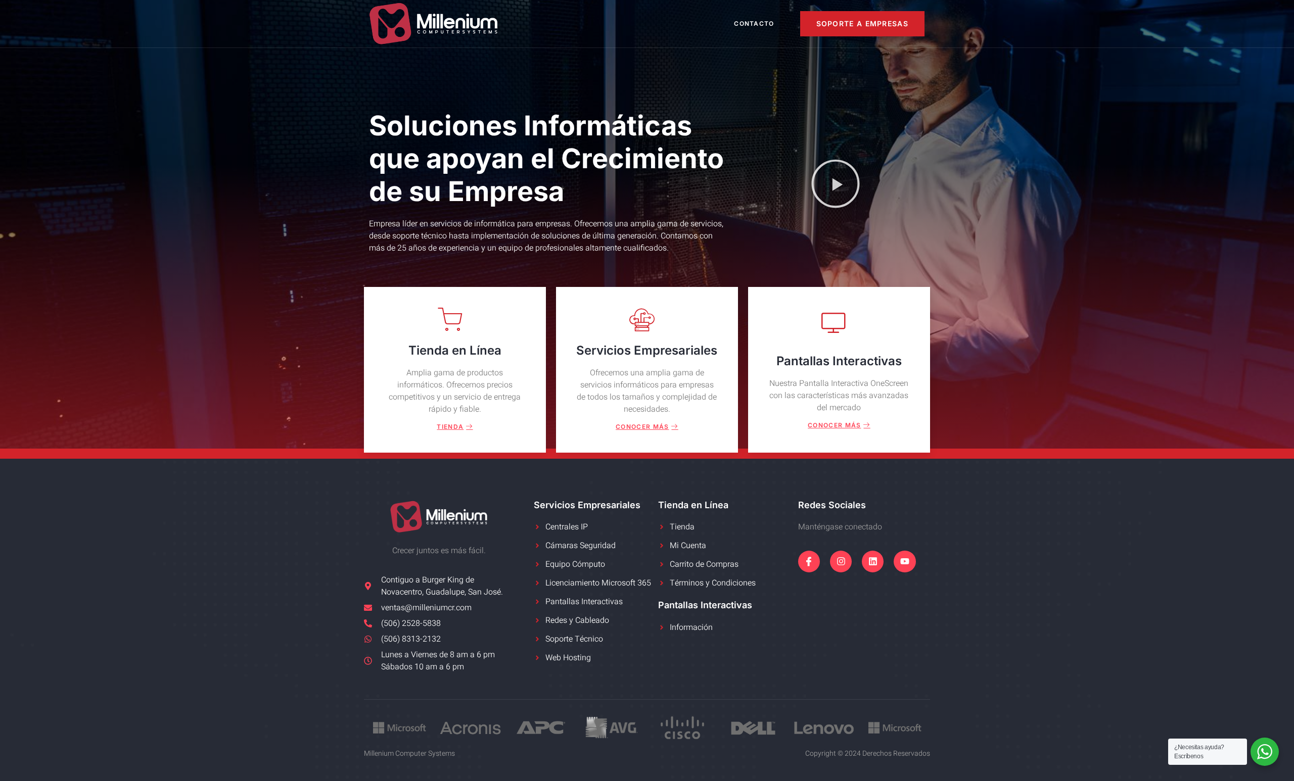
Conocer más (642, 426)
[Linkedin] (873, 561)
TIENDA (450, 426)
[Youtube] (904, 561)
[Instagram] (841, 561)
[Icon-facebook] (809, 561)
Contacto (754, 23)
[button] (835, 186)
